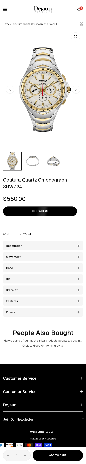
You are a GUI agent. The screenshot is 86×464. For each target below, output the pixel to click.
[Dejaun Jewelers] (43, 9)
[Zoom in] (75, 36)
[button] (76, 90)
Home (6, 24)
